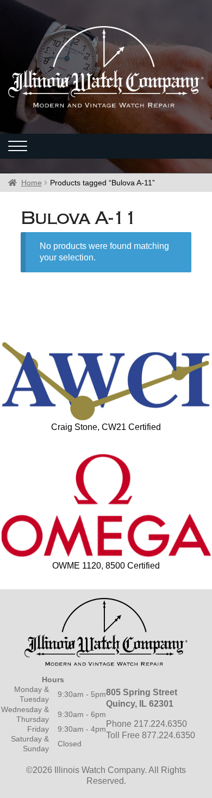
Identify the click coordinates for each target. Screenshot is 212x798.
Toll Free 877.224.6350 (150, 735)
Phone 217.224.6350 (146, 723)
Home (31, 182)
